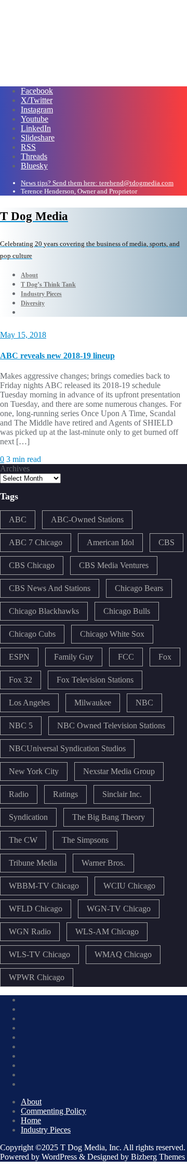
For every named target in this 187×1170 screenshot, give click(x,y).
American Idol (110, 542)
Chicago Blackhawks (44, 611)
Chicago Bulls (126, 611)
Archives (15, 468)
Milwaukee (92, 702)
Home (31, 1120)
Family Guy (74, 656)
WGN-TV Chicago (119, 908)
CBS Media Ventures (114, 565)
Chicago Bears (139, 588)
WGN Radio (30, 931)
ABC (17, 519)
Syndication (28, 817)
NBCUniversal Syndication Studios (67, 748)
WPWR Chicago (36, 977)
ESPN (19, 656)
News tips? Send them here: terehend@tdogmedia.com (97, 183)
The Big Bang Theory (108, 817)
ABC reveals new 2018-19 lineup (57, 355)
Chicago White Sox (112, 633)
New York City (34, 771)
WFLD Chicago (35, 908)
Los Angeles (29, 702)
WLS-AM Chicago (107, 931)
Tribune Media (33, 862)
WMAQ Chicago (123, 954)
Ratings (65, 794)
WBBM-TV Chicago (44, 885)
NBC (144, 702)
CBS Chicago (32, 565)
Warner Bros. (103, 862)
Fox (164, 656)
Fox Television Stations (95, 679)
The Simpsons (85, 839)
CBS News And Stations (49, 588)
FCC (126, 656)
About (31, 1101)
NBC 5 (21, 725)
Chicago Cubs (32, 633)
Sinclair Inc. (122, 794)
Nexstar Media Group (119, 771)
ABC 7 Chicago (35, 542)
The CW (23, 839)
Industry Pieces (46, 1129)
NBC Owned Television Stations (111, 725)
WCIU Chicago (129, 885)
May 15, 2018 (23, 334)
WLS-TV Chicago (39, 954)
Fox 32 (20, 679)
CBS (166, 542)
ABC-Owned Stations (87, 519)
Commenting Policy (53, 1111)
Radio (19, 794)
